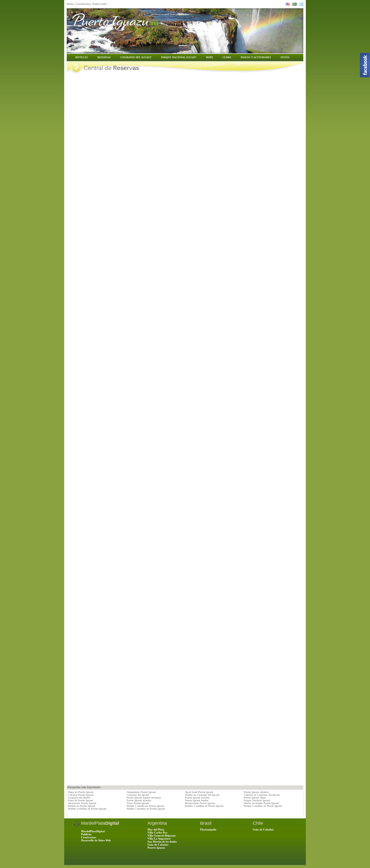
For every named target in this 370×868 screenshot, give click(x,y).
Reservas (104, 57)
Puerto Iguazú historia (139, 800)
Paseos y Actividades (256, 57)
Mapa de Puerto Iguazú (81, 792)
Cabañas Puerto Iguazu (81, 794)
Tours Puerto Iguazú (138, 803)
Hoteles (81, 57)
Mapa (209, 57)
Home (70, 4)
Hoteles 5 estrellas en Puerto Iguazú (146, 808)
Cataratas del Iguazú (138, 794)
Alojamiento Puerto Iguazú (141, 792)
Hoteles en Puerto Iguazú (81, 806)
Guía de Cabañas (157, 844)
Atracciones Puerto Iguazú (82, 803)
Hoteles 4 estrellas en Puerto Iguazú (87, 808)
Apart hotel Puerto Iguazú (199, 792)
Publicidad (99, 4)
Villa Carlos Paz (157, 832)
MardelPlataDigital (93, 831)
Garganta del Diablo (79, 797)
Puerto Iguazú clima (255, 797)
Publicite (86, 834)
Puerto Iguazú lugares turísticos (144, 797)
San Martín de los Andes (162, 841)
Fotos (285, 57)
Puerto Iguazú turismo (197, 797)
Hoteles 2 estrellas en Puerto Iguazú (204, 806)
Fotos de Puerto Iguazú (80, 800)
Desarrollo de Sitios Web (96, 840)
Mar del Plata (155, 829)
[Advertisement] (125, 774)
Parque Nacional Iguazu (178, 57)
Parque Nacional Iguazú (257, 800)
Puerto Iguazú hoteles (196, 800)
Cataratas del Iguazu (136, 57)
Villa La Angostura (159, 838)
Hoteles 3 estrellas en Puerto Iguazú (263, 806)
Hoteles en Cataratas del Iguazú (202, 794)
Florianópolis (208, 829)
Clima (227, 57)
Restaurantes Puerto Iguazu (200, 803)
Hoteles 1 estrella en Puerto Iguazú (145, 806)
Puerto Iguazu (156, 847)
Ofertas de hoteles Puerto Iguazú (261, 803)
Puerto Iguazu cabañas (256, 792)
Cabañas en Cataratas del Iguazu (262, 794)
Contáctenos (83, 4)
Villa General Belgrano (161, 835)
